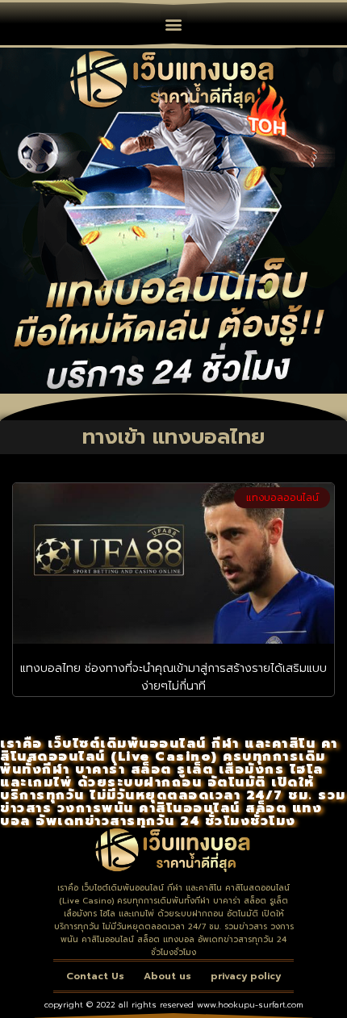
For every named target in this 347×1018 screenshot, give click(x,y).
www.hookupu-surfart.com (250, 1005)
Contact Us (95, 976)
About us (167, 976)
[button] (174, 23)
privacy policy (246, 976)
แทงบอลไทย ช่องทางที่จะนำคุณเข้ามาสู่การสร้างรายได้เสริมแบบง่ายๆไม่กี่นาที (173, 677)
